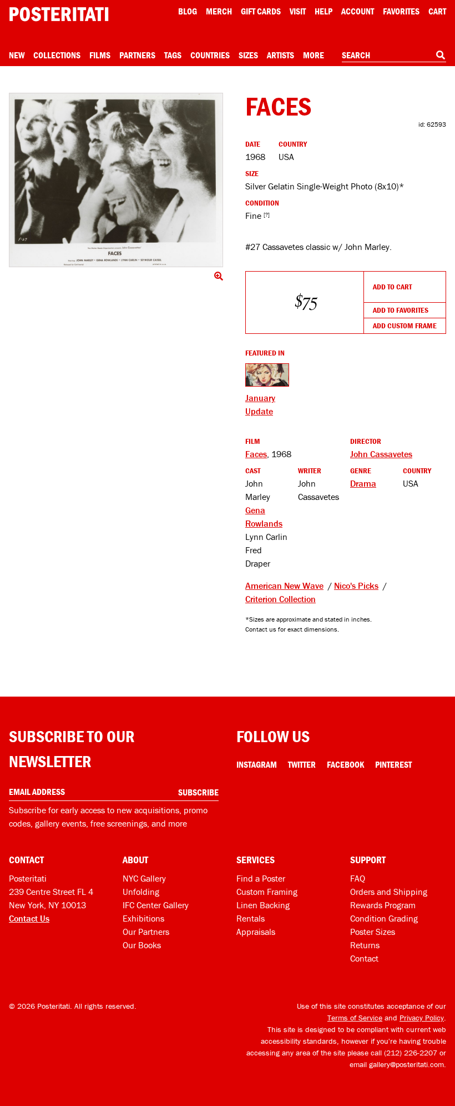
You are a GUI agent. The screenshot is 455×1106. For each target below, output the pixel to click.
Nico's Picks (356, 585)
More (313, 55)
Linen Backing (263, 904)
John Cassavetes (381, 453)
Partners (137, 55)
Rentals (250, 918)
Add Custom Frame (405, 326)
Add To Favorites (400, 310)
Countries (210, 55)
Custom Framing (266, 891)
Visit (298, 11)
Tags (172, 55)
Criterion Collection (280, 598)
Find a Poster (260, 878)
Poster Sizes (372, 931)
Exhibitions (143, 918)
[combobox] (394, 55)
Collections (56, 55)
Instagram (256, 764)
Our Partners (146, 931)
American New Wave (284, 585)
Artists (280, 55)
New (16, 55)
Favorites (401, 11)
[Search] (440, 55)
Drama (363, 483)
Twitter (302, 764)
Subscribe (198, 792)
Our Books (142, 944)
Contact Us (29, 918)
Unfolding (141, 891)
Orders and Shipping (388, 891)
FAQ (357, 878)
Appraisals (255, 931)
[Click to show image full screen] (116, 180)
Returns (365, 944)
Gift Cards (261, 11)
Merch (219, 11)
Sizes (248, 55)
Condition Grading (384, 918)
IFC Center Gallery (156, 904)
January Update (260, 404)
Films (99, 55)
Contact (364, 958)
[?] (267, 214)
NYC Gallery (144, 878)
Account (357, 11)
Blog (187, 11)
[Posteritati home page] (59, 14)
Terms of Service (354, 1018)
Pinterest (393, 764)
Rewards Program (383, 904)
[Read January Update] (267, 375)
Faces (256, 453)
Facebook (345, 764)
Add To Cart (392, 287)
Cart (437, 11)
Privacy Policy (422, 1018)
